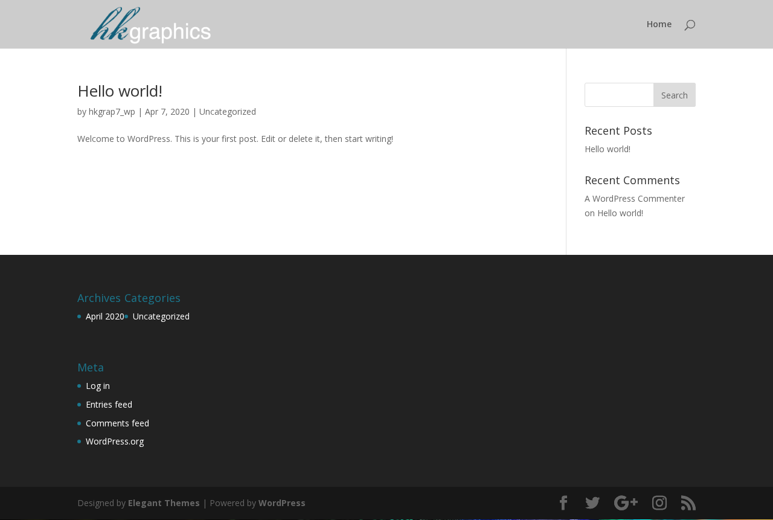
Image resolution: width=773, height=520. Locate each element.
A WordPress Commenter (635, 198)
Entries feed (109, 404)
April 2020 (105, 316)
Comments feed (117, 423)
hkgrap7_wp (112, 111)
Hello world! (119, 90)
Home (659, 25)
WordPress (282, 503)
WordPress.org (115, 441)
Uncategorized (227, 111)
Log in (98, 385)
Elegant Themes (164, 503)
